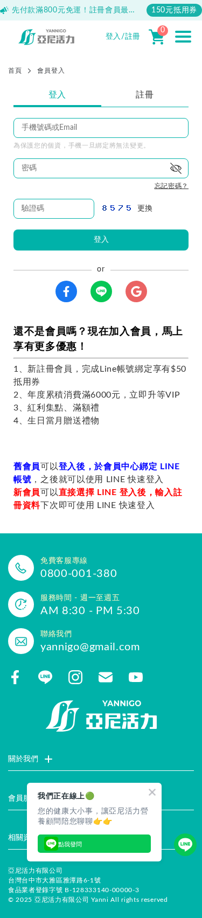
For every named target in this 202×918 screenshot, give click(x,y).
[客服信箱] (106, 677)
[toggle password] (176, 168)
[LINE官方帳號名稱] (45, 677)
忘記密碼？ (172, 186)
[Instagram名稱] (75, 677)
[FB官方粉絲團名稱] (15, 677)
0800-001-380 (78, 573)
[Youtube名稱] (136, 677)
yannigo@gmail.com (90, 647)
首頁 (15, 70)
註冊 (145, 95)
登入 (57, 95)
